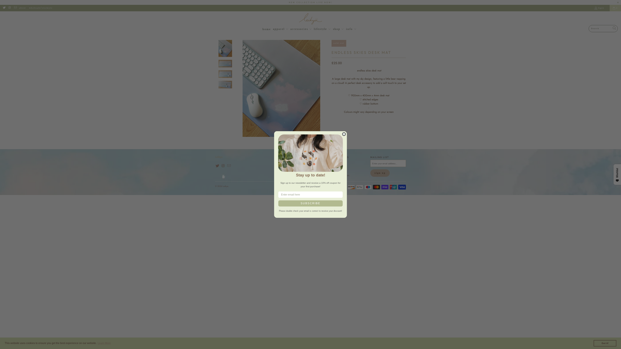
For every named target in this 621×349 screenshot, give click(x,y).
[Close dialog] (344, 134)
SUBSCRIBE (310, 203)
